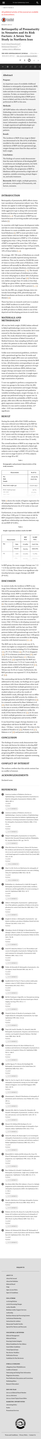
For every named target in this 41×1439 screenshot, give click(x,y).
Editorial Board (10, 1284)
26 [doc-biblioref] (20, 729)
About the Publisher (12, 1281)
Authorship (9, 1313)
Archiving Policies (11, 1301)
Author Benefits (11, 1307)
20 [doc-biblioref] (13, 659)
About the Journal (11, 1278)
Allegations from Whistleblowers (15, 1367)
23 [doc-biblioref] (37, 700)
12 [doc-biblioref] (9, 298)
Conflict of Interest (11, 1370)
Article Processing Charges (14, 1304)
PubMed (7, 806)
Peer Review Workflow (12, 1352)
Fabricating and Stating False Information (18, 1372)
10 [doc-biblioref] (27, 278)
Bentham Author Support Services (16, 1310)
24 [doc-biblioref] (3, 705)
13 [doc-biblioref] (28, 640)
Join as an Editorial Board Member (16, 1393)
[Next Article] (38, 60)
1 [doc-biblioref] (10, 216)
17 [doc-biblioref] (25, 657)
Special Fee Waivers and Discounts (16, 1327)
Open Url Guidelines (12, 1293)
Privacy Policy (23, 1435)
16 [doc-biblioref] (20, 652)
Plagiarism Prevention (12, 1375)
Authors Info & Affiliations (11, 49)
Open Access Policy (12, 1290)
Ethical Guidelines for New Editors (16, 1344)
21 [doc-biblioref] (35, 665)
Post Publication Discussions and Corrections (19, 1378)
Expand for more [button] (31, 495)
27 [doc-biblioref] (35, 729)
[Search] (37, 2)
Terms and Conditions (11, 1435)
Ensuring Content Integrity (14, 1341)
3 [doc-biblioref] (8, 221)
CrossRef (8, 803)
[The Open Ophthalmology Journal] (21, 1423)
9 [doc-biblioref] (27, 270)
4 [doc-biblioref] (14, 233)
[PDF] (29, 60)
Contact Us (32, 1435)
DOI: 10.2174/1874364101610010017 (27, 56)
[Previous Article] (34, 60)
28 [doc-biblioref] (13, 732)
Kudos (8, 1407)
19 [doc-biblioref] (31, 654)
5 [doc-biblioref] (33, 286)
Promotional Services (12, 1410)
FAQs (7, 1287)
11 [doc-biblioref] (36, 286)
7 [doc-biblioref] (25, 270)
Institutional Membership (13, 1318)
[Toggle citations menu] (12, 864)
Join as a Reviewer (11, 1395)
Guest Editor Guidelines (13, 1347)
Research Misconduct (12, 1384)
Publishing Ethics (11, 1381)
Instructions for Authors (13, 1321)
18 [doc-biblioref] (3, 654)
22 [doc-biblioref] (5, 675)
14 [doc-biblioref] (30, 640)
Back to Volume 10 (8, 7)
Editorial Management (12, 1335)
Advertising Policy (11, 1405)
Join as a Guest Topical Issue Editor (16, 1398)
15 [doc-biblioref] (3, 652)
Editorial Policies (11, 1338)
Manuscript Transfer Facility (14, 1324)
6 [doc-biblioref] (19, 251)
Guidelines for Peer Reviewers (15, 1358)
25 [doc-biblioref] (27, 712)
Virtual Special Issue (12, 1350)
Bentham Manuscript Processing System (18, 1315)
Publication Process (12, 1355)
